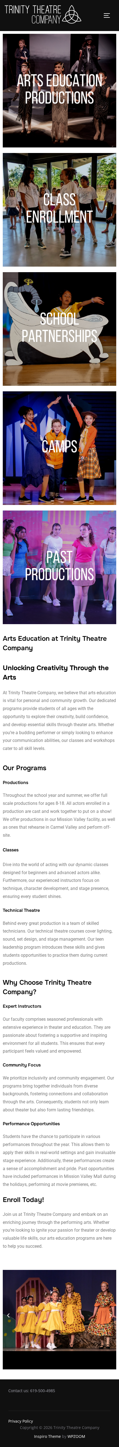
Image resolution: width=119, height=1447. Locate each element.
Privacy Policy (20, 1421)
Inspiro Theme (47, 1436)
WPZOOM (76, 1436)
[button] (8, 1315)
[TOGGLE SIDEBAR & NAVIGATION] (108, 15)
